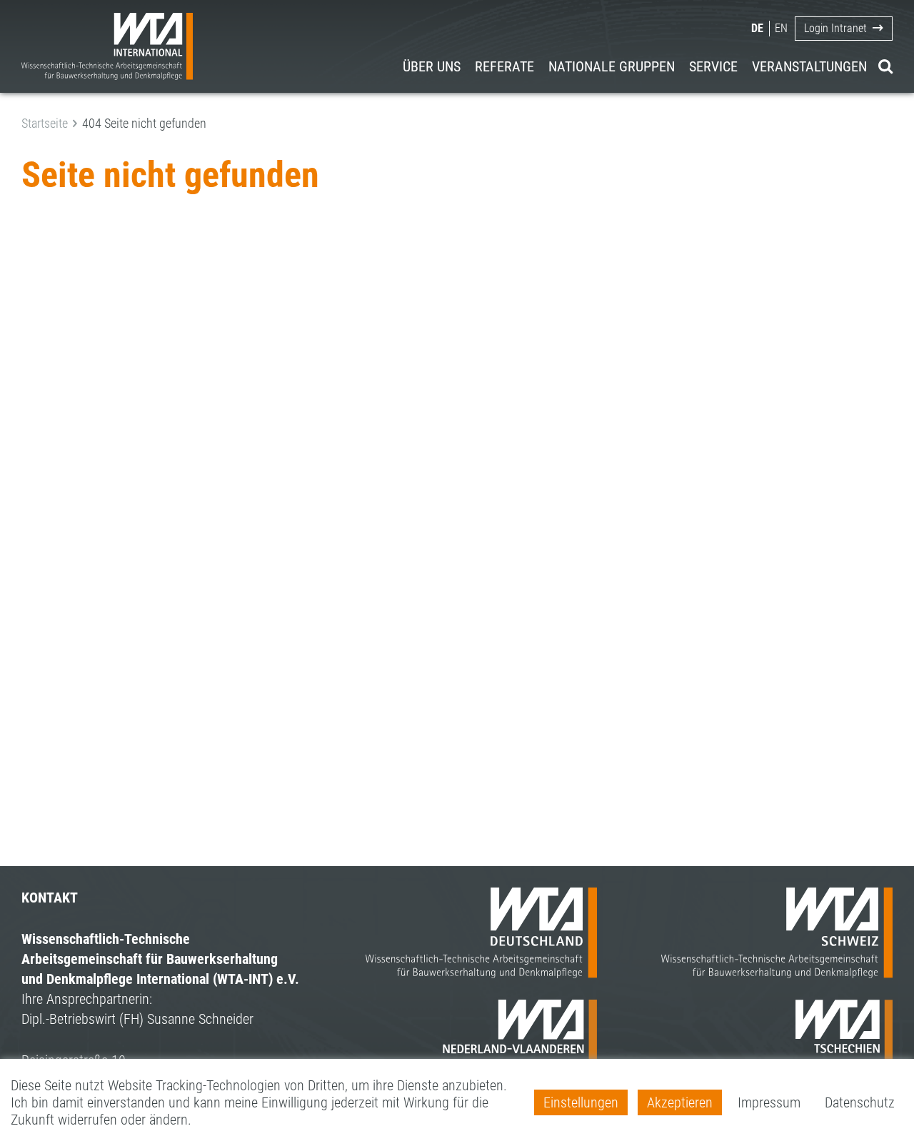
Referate (504, 66)
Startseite (44, 123)
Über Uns (432, 66)
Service (713, 66)
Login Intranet (835, 28)
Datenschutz (860, 1102)
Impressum (769, 1102)
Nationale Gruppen (611, 66)
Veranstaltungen (809, 66)
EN (781, 28)
